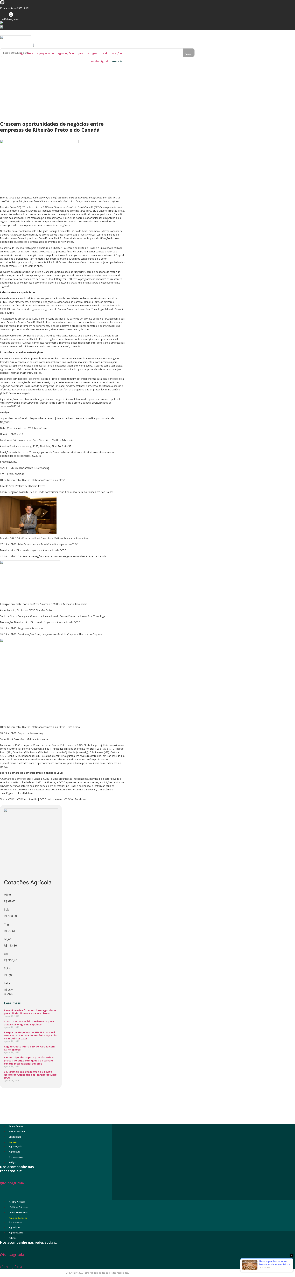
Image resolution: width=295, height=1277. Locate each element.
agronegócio (66, 53)
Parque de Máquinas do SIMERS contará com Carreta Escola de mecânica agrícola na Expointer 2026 (30, 1035)
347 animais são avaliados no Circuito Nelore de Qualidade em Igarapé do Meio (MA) (30, 1074)
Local (104, 53)
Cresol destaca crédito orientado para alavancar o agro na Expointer (29, 1023)
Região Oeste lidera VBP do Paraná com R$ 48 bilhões (29, 1048)
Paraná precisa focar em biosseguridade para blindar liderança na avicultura (30, 1012)
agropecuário (45, 53)
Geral (81, 53)
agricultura (26, 53)
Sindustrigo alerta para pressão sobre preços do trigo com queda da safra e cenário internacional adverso (28, 1060)
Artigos (92, 53)
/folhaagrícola (11, 1267)
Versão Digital (99, 61)
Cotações (116, 53)
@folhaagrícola (12, 1183)
